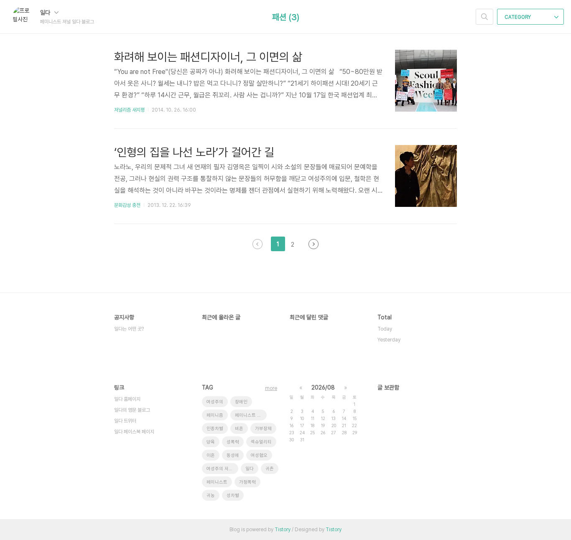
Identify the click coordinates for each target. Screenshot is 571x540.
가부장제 (263, 428)
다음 (313, 244)
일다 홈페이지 (127, 399)
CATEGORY (518, 17)
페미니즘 (214, 415)
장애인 (241, 402)
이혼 (210, 455)
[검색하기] (484, 16)
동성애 (233, 455)
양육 (210, 442)
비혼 (239, 428)
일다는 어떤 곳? (129, 329)
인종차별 (214, 428)
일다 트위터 (125, 421)
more (271, 388)
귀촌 (269, 468)
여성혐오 (259, 455)
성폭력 (233, 442)
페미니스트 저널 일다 (251, 415)
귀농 (210, 495)
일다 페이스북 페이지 (134, 432)
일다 (46, 12)
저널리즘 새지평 (129, 110)
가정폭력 (247, 482)
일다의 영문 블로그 (132, 410)
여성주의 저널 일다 (222, 468)
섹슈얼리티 (261, 442)
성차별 (233, 495)
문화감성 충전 (127, 205)
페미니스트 (216, 482)
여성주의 (214, 402)
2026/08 (323, 387)
